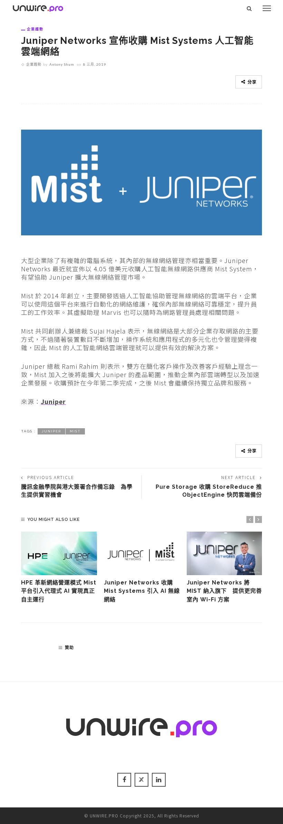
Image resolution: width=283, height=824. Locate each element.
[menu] (267, 8)
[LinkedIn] (159, 780)
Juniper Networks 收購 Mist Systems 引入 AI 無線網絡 (142, 591)
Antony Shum (61, 64)
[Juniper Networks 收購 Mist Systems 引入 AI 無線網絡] (142, 553)
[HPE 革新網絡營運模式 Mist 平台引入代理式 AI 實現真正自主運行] (59, 553)
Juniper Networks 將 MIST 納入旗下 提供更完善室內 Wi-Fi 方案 (224, 591)
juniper (51, 431)
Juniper (53, 401)
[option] (59, 568)
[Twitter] (141, 780)
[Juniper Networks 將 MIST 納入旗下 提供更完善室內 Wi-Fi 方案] (225, 553)
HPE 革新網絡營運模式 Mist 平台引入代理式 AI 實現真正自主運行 (58, 591)
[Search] (249, 8)
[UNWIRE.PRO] (38, 7)
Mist (75, 431)
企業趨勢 (35, 29)
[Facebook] (124, 780)
